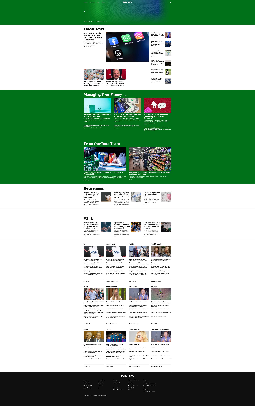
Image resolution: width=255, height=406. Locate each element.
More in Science (155, 323)
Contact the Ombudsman (149, 391)
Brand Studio (131, 387)
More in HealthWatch (156, 281)
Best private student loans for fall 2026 (93, 127)
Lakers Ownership (88, 387)
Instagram (101, 385)
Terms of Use (116, 387)
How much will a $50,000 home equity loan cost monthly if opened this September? (157, 130)
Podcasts (130, 383)
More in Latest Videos (156, 366)
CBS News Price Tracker (101, 21)
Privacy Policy (116, 382)
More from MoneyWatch (112, 281)
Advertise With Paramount (149, 383)
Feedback (145, 389)
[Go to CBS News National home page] (127, 2)
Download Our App (132, 385)
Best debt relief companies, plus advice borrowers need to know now (127, 127)
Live (98, 2)
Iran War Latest (87, 383)
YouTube (101, 382)
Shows (103, 2)
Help (144, 387)
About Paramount (147, 382)
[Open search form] (170, 2)
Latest (85, 2)
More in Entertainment (111, 323)
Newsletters (131, 382)
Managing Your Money (89, 21)
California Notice (117, 383)
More (125, 95)
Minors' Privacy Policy (118, 389)
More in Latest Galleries (134, 366)
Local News (92, 2)
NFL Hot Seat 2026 (88, 385)
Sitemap (130, 389)
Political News (87, 382)
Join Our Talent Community (149, 385)
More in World (87, 323)
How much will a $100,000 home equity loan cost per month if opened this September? (156, 127)
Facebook (101, 383)
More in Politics (132, 281)
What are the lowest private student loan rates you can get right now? (96, 126)
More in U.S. (87, 281)
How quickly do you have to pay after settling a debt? (126, 125)
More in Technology (133, 323)
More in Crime (87, 366)
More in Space (109, 366)
